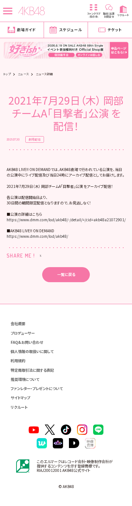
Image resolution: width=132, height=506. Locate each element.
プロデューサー (23, 333)
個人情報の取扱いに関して (32, 351)
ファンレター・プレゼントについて (37, 388)
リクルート (19, 407)
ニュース (23, 74)
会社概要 (18, 323)
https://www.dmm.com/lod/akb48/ (37, 236)
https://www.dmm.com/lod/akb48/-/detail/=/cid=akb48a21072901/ (66, 219)
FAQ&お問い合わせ (27, 342)
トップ (7, 74)
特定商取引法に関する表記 (32, 370)
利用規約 (18, 360)
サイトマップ (20, 397)
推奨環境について (25, 379)
